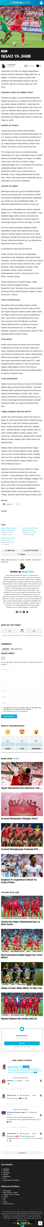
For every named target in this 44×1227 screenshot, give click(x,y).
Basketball (6, 1176)
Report (23, 554)
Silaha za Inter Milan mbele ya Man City (21, 988)
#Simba (31, 1138)
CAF (4, 1198)
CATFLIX (10, 1080)
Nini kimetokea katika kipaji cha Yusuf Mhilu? (21, 956)
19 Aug (27, 1080)
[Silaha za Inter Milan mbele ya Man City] (22, 973)
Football (5, 951)
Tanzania (37, 560)
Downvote (34, 631)
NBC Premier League (10, 1192)
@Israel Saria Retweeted (21, 1078)
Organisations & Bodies (11, 1180)
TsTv (4, 1178)
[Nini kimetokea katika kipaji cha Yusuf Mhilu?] (22, 940)
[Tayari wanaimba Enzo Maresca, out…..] (22, 773)
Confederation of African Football (14, 918)
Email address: (22, 1036)
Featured (6, 560)
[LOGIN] (41, 2)
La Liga (5, 1196)
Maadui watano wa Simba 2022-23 (19, 1018)
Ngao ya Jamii (18, 560)
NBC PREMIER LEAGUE (17, 951)
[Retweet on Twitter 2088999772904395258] (12, 1146)
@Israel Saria (11, 1095)
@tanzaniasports (24, 1095)
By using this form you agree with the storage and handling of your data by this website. (22, 708)
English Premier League (11, 1194)
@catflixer (19, 1080)
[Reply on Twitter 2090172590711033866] (8, 1104)
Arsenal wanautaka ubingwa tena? (19, 818)
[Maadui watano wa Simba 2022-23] (22, 1004)
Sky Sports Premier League (16, 1112)
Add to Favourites (32, 550)
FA (4, 1200)
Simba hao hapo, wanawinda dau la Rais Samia (20, 923)
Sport (16, 759)
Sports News (33, 918)
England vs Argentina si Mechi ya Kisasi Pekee (19, 881)
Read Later (11, 550)
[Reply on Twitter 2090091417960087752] (8, 1089)
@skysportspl (33, 1112)
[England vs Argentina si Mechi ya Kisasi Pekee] (22, 865)
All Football (7, 1191)
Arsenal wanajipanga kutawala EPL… (21, 849)
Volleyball (6, 1172)
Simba (29, 560)
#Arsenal (22, 1138)
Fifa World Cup (8, 1204)
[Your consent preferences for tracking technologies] (40, 1223)
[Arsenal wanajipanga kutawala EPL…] (22, 835)
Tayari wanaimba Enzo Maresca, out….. (22, 788)
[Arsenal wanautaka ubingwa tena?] (22, 804)
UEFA (5, 1202)
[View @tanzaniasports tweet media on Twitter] (8, 1083)
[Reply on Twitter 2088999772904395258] (8, 1146)
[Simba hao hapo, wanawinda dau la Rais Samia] (22, 907)
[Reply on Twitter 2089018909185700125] (8, 1127)
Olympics (6, 1169)
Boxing (5, 1174)
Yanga (5, 562)
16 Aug (9, 1114)
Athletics (6, 1171)
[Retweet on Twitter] (12, 1077)
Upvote (9, 631)
